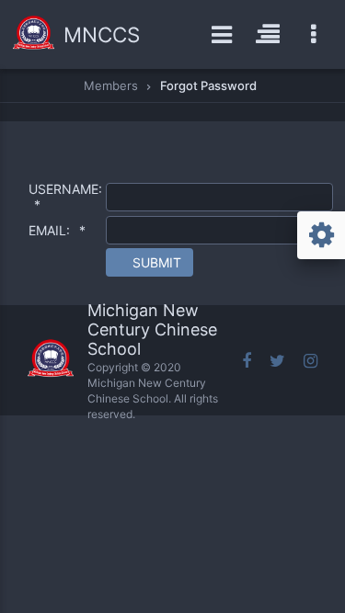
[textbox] (219, 197)
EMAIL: (57, 230)
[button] (149, 262)
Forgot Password (208, 85)
